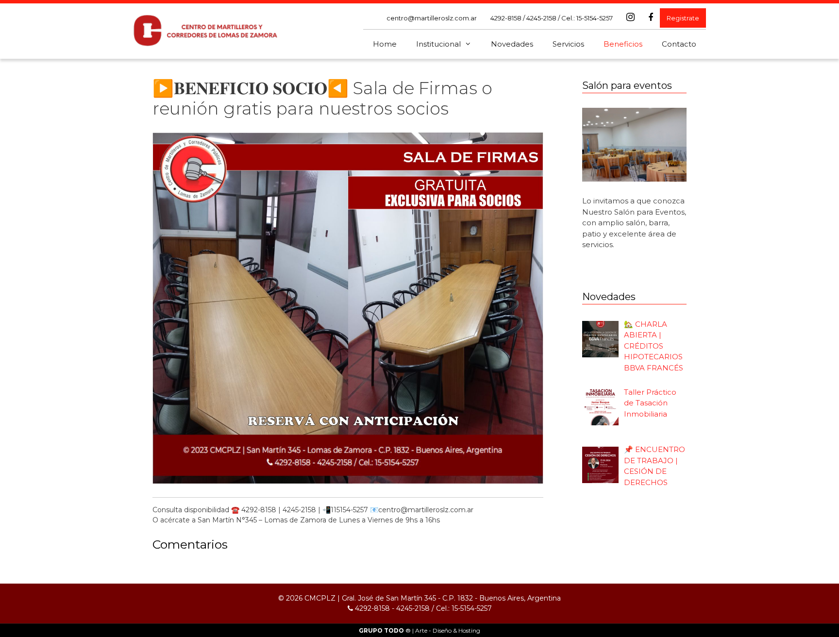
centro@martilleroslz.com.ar (431, 18)
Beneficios (623, 44)
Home (385, 44)
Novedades (512, 44)
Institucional (438, 44)
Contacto (679, 44)
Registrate (683, 18)
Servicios (568, 44)
